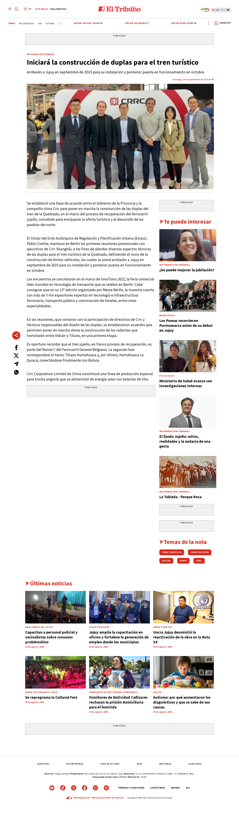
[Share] (16, 335)
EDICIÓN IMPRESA (74, 763)
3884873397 (225, 22)
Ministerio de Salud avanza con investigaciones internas (185, 383)
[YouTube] (51, 787)
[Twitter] (73, 787)
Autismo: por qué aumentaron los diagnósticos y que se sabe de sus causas (182, 702)
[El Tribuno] (119, 9)
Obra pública (162, 627)
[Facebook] (84, 787)
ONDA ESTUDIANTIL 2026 (41, 692)
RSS (188, 787)
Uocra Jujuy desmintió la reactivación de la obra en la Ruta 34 (181, 637)
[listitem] (28, 9)
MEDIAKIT (175, 787)
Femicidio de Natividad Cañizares (113, 692)
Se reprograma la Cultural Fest (51, 697)
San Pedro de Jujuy (39, 627)
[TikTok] (62, 787)
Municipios (167, 315)
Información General (41, 54)
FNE (33, 23)
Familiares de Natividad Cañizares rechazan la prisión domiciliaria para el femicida (118, 702)
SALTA (139, 763)
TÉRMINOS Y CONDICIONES (131, 787)
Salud (157, 692)
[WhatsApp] (95, 787)
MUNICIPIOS (43, 763)
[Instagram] (106, 787)
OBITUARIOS (165, 763)
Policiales (166, 375)
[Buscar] (16, 9)
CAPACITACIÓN (99, 627)
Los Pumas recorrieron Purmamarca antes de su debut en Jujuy (186, 325)
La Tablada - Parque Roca (180, 496)
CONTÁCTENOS (157, 787)
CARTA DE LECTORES (110, 763)
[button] (16, 347)
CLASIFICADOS (195, 763)
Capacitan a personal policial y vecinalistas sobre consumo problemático (51, 637)
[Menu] (10, 9)
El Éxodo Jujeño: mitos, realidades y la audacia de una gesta (184, 441)
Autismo (43, 23)
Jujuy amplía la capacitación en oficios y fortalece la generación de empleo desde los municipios (119, 637)
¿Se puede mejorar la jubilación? (186, 269)
